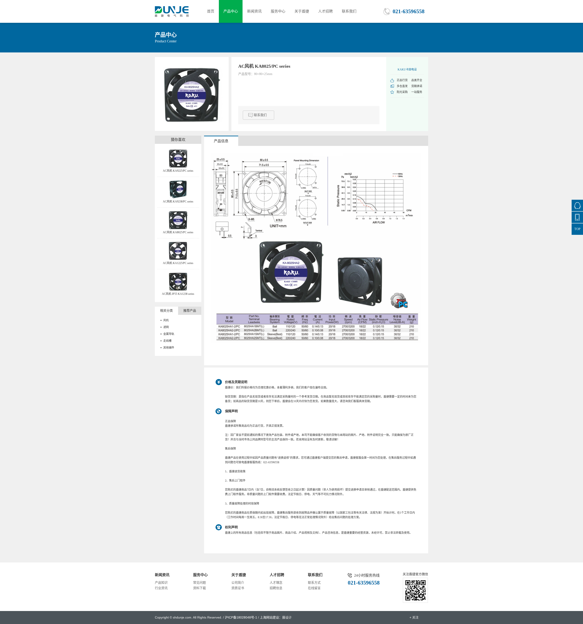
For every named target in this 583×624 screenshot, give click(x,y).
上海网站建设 (269, 617)
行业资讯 (161, 588)
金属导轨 (168, 334)
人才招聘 (325, 11)
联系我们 (349, 11)
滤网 (166, 327)
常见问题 (199, 582)
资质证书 (237, 588)
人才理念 (276, 582)
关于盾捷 (301, 11)
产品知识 (161, 582)
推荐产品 (189, 310)
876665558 (577, 205)
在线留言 (314, 588)
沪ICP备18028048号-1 (241, 617)
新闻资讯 (254, 11)
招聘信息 (276, 588)
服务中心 (278, 11)
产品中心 (230, 11)
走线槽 (167, 340)
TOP (577, 229)
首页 (210, 11)
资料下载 (199, 588)
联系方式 (314, 582)
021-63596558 (408, 11)
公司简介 (237, 582)
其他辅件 (168, 347)
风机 (166, 320)
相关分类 (166, 310)
